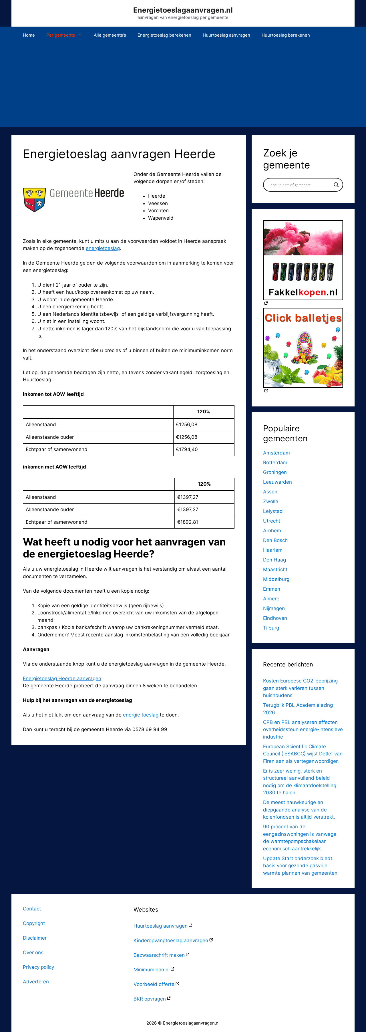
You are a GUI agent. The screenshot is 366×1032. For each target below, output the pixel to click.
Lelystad (273, 511)
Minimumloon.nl (152, 970)
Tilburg (271, 628)
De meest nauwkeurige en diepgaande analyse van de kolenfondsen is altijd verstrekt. (299, 809)
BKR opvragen (150, 999)
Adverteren (36, 982)
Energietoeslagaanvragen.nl (183, 10)
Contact (32, 909)
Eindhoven (275, 618)
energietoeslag (103, 248)
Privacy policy (38, 967)
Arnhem (272, 530)
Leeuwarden (277, 482)
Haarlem (273, 550)
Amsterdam (276, 453)
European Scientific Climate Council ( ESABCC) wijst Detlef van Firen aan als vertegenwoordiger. (303, 754)
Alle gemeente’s (110, 35)
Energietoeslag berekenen (164, 35)
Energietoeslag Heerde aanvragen (62, 678)
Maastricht (275, 569)
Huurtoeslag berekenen (286, 35)
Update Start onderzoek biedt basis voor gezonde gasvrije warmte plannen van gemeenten (300, 866)
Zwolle (270, 501)
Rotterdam (275, 462)
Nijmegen (274, 608)
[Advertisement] (183, 87)
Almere (271, 599)
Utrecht (271, 521)
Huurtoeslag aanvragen (226, 35)
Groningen (275, 472)
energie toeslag (140, 715)
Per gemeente (60, 35)
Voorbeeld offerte (154, 984)
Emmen (271, 589)
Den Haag (274, 560)
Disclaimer (35, 938)
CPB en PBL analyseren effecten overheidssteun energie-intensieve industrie (303, 729)
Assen (270, 492)
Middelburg (276, 579)
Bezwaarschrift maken (159, 955)
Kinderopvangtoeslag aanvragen (171, 940)
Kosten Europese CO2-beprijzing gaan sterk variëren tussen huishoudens (300, 688)
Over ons (33, 952)
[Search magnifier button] (336, 185)
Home (29, 35)
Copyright (34, 923)
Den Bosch (275, 540)
